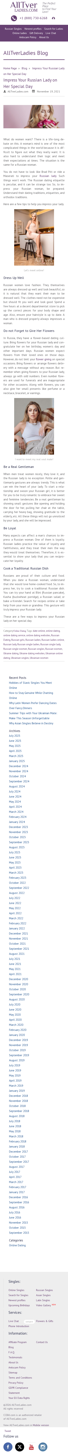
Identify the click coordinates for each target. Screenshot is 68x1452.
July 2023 (14, 852)
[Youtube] (31, 1446)
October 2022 (17, 883)
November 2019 (18, 1045)
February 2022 (17, 923)
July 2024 (14, 791)
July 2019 (14, 1065)
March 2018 (16, 1136)
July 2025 (14, 735)
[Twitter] (19, 1446)
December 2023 (18, 827)
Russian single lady (50, 644)
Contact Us (42, 1342)
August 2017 (17, 1167)
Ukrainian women (39, 658)
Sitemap (12, 1372)
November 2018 (18, 1101)
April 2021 (15, 974)
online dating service (14, 635)
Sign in (53, 18)
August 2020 (17, 999)
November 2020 (18, 984)
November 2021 (18, 938)
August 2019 (17, 1060)
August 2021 (17, 954)
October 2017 (17, 1156)
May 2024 (15, 801)
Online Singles (16, 1290)
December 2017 (18, 1151)
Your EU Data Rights (19, 1398)
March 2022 (16, 918)
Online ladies (19, 33)
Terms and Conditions (20, 1377)
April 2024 (15, 806)
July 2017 (14, 1172)
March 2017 (16, 1182)
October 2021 (17, 943)
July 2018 (14, 1121)
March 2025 (16, 756)
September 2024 (19, 781)
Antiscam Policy (27, 37)
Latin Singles (43, 1300)
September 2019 (19, 1055)
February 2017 (17, 1187)
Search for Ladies (53, 28)
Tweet (7, 1431)
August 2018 (17, 1116)
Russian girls (18, 639)
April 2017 (15, 1177)
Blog (11, 1347)
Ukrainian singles (20, 658)
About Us (44, 37)
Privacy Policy (15, 1382)
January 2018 (17, 1146)
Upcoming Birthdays (19, 1305)
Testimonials (15, 1357)
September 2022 (19, 888)
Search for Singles (18, 1295)
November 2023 (18, 832)
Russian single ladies (28, 644)
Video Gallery (43, 1305)
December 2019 (18, 1040)
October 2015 (17, 1227)
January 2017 (17, 1192)
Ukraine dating (11, 653)
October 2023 (17, 837)
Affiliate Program (17, 1342)
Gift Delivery (36, 33)
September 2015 (19, 1232)
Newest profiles (33, 28)
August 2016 (17, 1207)
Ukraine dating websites (32, 653)
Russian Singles (13, 28)
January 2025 (17, 761)
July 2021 (14, 959)
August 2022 (17, 893)
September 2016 (19, 1202)
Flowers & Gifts (44, 1321)
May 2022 (15, 908)
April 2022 (15, 913)
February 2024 (17, 817)
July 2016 (14, 1212)
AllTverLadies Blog (25, 52)
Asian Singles (43, 1295)
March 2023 (16, 872)
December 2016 (18, 1197)
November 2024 (18, 771)
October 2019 (17, 1050)
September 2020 (19, 994)
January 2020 (17, 1035)
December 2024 (18, 766)
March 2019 (16, 1085)
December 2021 (18, 933)
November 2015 (18, 1222)
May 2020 (15, 1014)
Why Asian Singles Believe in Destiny (31, 723)
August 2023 (17, 847)
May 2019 (15, 1075)
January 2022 (17, 928)
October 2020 (17, 989)
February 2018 (17, 1141)
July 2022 (14, 898)
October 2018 (17, 1106)
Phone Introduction (18, 1326)
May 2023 (15, 862)
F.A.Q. (11, 1352)
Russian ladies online (53, 639)
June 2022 (15, 903)
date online (39, 630)
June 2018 (15, 1126)
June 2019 (15, 1070)
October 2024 (17, 776)
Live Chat (51, 33)
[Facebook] (7, 1446)
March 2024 (16, 812)
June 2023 (15, 857)
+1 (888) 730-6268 (33, 18)
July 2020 (14, 1004)
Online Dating (19, 631)
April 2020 (15, 1019)
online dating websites (38, 635)
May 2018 (15, 1131)
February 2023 (17, 877)
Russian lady (48, 176)
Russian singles (36, 648)
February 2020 (17, 1030)
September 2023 (19, 842)
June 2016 (15, 1217)
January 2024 (17, 822)
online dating (53, 630)
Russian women (53, 648)
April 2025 (15, 751)
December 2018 (18, 1096)
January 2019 (17, 1090)
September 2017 (19, 1161)
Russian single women (15, 648)
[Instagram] (42, 1446)
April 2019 (15, 1080)
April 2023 (15, 867)
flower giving (43, 359)
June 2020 (15, 1009)
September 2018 (19, 1111)
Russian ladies (33, 639)
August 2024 (17, 786)
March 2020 (16, 1025)
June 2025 (15, 741)
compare (29, 1321)
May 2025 (15, 746)
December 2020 (18, 979)
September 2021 (19, 948)
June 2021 (15, 964)
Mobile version (41, 1425)
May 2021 (15, 969)
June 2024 (15, 796)
